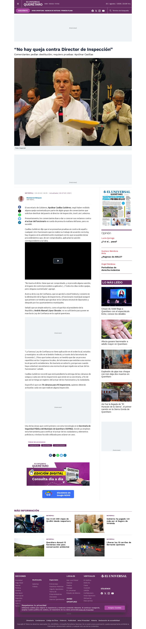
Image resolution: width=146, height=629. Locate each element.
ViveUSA (87, 588)
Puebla (69, 585)
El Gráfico (87, 580)
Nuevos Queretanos (56, 599)
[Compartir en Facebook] (19, 207)
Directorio (30, 620)
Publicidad (72, 620)
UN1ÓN (86, 590)
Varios (69, 613)
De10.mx (87, 583)
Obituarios (87, 598)
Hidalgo (69, 588)
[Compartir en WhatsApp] (19, 214)
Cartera (18, 590)
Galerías (35, 584)
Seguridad (19, 583)
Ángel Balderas (108, 264)
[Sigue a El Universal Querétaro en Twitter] (96, 11)
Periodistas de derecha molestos (110, 268)
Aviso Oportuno (38, 10)
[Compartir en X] (19, 210)
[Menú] (18, 3)
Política (18, 588)
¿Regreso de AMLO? (111, 256)
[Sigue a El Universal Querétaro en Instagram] (100, 11)
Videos (51, 4)
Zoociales (53, 597)
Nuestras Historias (56, 586)
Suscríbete (23, 10)
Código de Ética (52, 620)
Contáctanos (40, 620)
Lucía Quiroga (107, 238)
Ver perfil (30, 199)
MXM (46, 4)
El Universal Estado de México (73, 592)
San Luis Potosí (72, 580)
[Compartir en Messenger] (19, 218)
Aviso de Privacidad (86, 610)
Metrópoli (29, 193)
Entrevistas (53, 584)
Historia (94, 620)
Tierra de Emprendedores (55, 593)
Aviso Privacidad (83, 620)
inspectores (34, 445)
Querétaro (46, 445)
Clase (86, 585)
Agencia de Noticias (52, 10)
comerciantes (60, 445)
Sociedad (19, 580)
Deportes (18, 598)
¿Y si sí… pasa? (109, 241)
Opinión (106, 233)
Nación (18, 585)
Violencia (63, 620)
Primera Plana (67, 10)
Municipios (19, 595)
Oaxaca (69, 583)
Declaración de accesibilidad (109, 620)
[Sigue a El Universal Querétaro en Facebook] (93, 11)
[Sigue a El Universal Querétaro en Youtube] (104, 11)
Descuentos (88, 601)
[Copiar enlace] (19, 222)
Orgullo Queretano (56, 589)
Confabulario (88, 593)
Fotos (57, 4)
